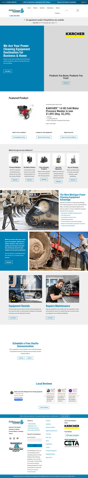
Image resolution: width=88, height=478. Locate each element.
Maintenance (50, 8)
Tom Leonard (74, 390)
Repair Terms (49, 457)
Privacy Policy (64, 476)
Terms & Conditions (55, 476)
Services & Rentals (50, 427)
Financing (48, 434)
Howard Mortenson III (52, 390)
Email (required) (31, 437)
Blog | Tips (48, 437)
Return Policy (71, 476)
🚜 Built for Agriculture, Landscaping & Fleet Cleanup (27, 2)
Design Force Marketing (25, 476)
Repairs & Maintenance (51, 430)
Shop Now (66, 83)
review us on (18, 399)
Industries (42, 8)
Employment (49, 444)
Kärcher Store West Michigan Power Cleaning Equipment (28, 391)
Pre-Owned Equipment (51, 450)
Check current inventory (44, 137)
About (29, 8)
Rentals (57, 8)
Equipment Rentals (50, 454)
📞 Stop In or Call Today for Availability (56, 2)
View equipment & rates (19, 137)
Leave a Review (44, 407)
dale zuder (63, 390)
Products (35, 8)
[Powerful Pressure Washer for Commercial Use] (66, 74)
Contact (48, 447)
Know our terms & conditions (69, 137)
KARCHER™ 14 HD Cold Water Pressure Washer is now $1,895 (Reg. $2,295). (62, 111)
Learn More (8, 71)
